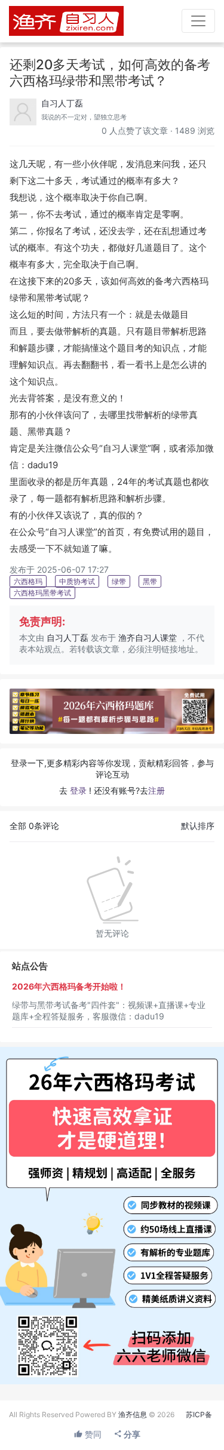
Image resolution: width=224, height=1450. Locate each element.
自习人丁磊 (62, 103)
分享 (131, 1434)
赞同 (92, 1434)
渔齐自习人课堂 (147, 637)
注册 (156, 790)
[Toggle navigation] (198, 21)
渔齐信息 (132, 1414)
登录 (78, 790)
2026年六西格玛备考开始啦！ (69, 986)
